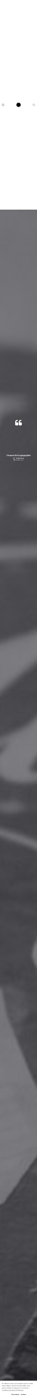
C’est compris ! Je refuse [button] (18, 1394)
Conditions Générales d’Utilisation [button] (13, 1390)
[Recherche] (34, 105)
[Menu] (3, 105)
